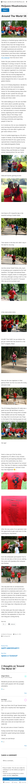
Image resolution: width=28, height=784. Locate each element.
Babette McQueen (7, 634)
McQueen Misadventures (14, 5)
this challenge (5, 58)
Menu (6, 10)
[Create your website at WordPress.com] (14, 2)
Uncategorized (6, 636)
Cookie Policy (15, 775)
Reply (25, 693)
